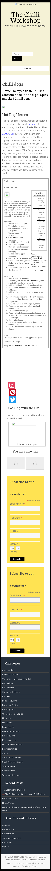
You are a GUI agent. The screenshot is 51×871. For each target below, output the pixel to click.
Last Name (15, 531)
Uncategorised (8, 771)
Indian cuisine (8, 727)
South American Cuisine (12, 762)
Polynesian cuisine (10, 749)
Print (41, 270)
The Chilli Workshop (25, 17)
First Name (16, 518)
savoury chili (8, 134)
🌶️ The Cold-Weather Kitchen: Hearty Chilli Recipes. (23, 794)
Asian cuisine (8, 670)
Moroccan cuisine (10, 740)
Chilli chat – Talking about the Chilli (16, 679)
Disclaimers (7, 842)
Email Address (17, 503)
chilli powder (31, 281)
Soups (5, 753)
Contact (5, 847)
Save (37, 270)
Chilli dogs (22, 99)
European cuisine (9, 701)
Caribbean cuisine (10, 674)
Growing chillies (9, 709)
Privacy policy (8, 834)
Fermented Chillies (10, 705)
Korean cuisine (8, 736)
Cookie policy (8, 829)
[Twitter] (26, 399)
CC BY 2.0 (26, 346)
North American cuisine (12, 744)
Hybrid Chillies (8, 803)
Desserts (6, 696)
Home (6, 91)
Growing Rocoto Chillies (12, 714)
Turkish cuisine (8, 766)
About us (6, 825)
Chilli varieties (8, 688)
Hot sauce (6, 718)
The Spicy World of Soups (13, 790)
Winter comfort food (11, 775)
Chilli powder (13, 238)
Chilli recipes (7, 683)
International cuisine (10, 731)
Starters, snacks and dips (20, 95)
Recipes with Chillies (28, 91)
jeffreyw (18, 346)
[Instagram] (26, 385)
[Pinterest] (26, 392)
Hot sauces (7, 723)
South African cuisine (11, 758)
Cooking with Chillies (11, 692)
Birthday (14, 544)
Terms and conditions (11, 838)
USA (40, 258)
